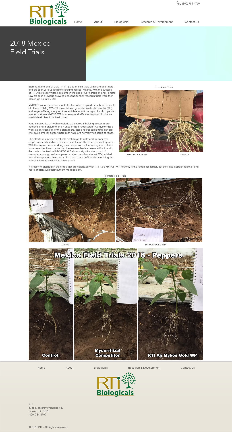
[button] (98, 21)
